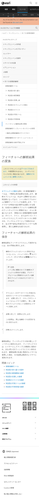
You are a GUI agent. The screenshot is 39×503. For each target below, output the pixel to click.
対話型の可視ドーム (14, 114)
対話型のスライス (14, 110)
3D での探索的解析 (28, 33)
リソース (23, 9)
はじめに (8, 15)
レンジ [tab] (6, 77)
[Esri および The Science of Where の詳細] (6, 408)
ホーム (3, 15)
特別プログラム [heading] (6, 439)
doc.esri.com (18, 22)
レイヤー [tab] (7, 54)
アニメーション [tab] (10, 68)
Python (25, 15)
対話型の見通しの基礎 (14, 377)
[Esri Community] (25, 408)
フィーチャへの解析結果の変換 (16, 124)
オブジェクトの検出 (9, 191)
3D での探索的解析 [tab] (11, 81)
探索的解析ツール (11, 86)
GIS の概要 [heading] (5, 428)
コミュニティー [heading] (6, 423)
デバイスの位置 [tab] (10, 63)
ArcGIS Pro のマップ (10, 40)
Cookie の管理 (9, 488)
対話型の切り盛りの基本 (15, 370)
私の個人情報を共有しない (13, 494)
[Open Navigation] (36, 3)
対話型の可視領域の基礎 (15, 387)
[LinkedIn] (34, 404)
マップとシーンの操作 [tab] (12, 58)
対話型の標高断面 (14, 95)
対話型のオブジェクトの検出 (18, 105)
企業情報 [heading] (4, 434)
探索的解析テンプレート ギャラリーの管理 (20, 128)
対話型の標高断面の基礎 (15, 373)
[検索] (31, 3)
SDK (32, 15)
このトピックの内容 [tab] (10, 185)
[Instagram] (30, 408)
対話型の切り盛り (14, 91)
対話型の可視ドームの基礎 (15, 383)
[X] (30, 404)
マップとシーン (14, 33)
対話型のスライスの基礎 (15, 380)
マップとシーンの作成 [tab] (12, 44)
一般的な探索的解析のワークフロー (17, 133)
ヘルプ (13, 15)
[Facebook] (25, 404)
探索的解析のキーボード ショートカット (19, 138)
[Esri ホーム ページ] (6, 3)
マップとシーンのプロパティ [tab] (15, 49)
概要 (6, 9)
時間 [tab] (6, 72)
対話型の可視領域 (14, 119)
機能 (13, 9)
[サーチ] (37, 28)
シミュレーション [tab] (10, 147)
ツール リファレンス (18, 15)
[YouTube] (34, 408)
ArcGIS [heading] (4, 417)
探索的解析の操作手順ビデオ (15, 142)
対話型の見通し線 (14, 100)
